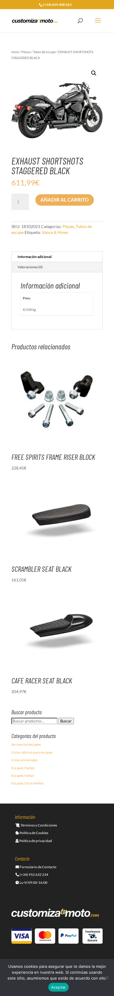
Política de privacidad (35, 841)
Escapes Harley (22, 768)
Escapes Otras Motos (27, 783)
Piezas (26, 52)
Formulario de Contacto (37, 867)
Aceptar (58, 987)
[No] (107, 977)
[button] (94, 73)
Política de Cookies (33, 833)
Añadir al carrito (64, 200)
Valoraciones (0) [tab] (30, 267)
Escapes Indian (22, 775)
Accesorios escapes (26, 744)
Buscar (66, 721)
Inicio (15, 52)
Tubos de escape (44, 52)
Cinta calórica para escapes (32, 752)
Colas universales (24, 760)
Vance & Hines (55, 232)
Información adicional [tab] (34, 256)
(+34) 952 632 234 (33, 874)
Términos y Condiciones (38, 825)
